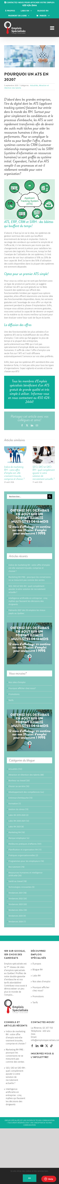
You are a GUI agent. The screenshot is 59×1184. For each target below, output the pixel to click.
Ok (29, 1178)
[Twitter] (46, 1045)
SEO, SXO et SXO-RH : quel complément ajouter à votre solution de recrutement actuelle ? (44, 473)
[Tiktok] (51, 1045)
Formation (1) (15, 803)
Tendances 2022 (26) (18, 898)
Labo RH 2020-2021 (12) (19, 821)
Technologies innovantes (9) (21, 887)
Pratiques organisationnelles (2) (23, 855)
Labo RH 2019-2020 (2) (18, 815)
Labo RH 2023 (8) (16, 826)
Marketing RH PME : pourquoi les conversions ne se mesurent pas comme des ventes (15, 1055)
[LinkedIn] (37, 1045)
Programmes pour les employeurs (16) (26, 861)
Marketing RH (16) (17, 832)
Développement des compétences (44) (26, 792)
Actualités (34, 85)
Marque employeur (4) (19, 838)
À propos (37, 963)
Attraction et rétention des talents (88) (26, 775)
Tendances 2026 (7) (17, 921)
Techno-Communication (45, 1120)
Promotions (14, 694)
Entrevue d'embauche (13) (20, 798)
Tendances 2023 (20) (18, 904)
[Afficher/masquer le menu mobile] (52, 27)
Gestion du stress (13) (18, 809)
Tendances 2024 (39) (18, 910)
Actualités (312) (15, 769)
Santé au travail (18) (18, 881)
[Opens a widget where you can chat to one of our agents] (48, 1179)
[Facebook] (32, 1045)
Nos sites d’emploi (17, 682)
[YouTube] (41, 1045)
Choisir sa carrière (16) (19, 786)
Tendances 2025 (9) (17, 916)
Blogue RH (38, 969)
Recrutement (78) (16, 867)
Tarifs (11, 700)
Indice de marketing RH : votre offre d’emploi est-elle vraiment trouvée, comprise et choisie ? (14, 473)
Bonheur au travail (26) (19, 780)
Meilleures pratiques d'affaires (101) (25, 844)
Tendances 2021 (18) (17, 893)
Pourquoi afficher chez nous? (22, 688)
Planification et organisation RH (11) (25, 849)
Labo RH (37, 975)
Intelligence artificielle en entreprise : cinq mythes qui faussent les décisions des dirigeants (28, 601)
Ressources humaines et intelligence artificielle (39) (25, 874)
